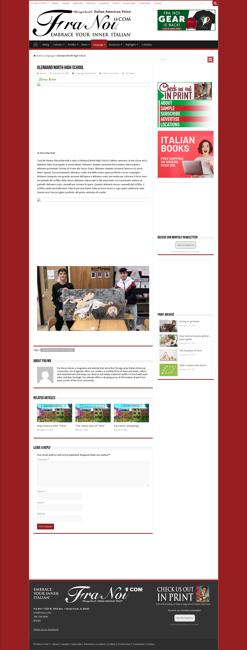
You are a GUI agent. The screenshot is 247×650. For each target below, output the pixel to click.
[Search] (215, 3)
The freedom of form (190, 350)
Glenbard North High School (57, 350)
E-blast (116, 3)
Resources (114, 44)
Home (35, 44)
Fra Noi (43, 73)
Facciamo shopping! (126, 425)
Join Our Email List (185, 245)
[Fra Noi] (86, 22)
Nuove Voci (90, 73)
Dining (45, 44)
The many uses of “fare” (90, 425)
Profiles (72, 44)
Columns (57, 44)
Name (41, 491)
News (85, 44)
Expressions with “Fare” (52, 425)
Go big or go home (189, 321)
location (196, 604)
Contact (157, 3)
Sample (65, 3)
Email (40, 502)
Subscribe (78, 3)
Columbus (147, 44)
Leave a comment (110, 73)
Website (41, 513)
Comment (43, 459)
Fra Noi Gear (129, 3)
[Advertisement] (185, 72)
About (55, 3)
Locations (104, 3)
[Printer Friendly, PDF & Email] (47, 79)
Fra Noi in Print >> (40, 3)
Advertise (90, 3)
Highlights (130, 44)
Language (98, 44)
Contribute (144, 3)
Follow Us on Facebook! (45, 629)
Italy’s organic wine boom (192, 365)
